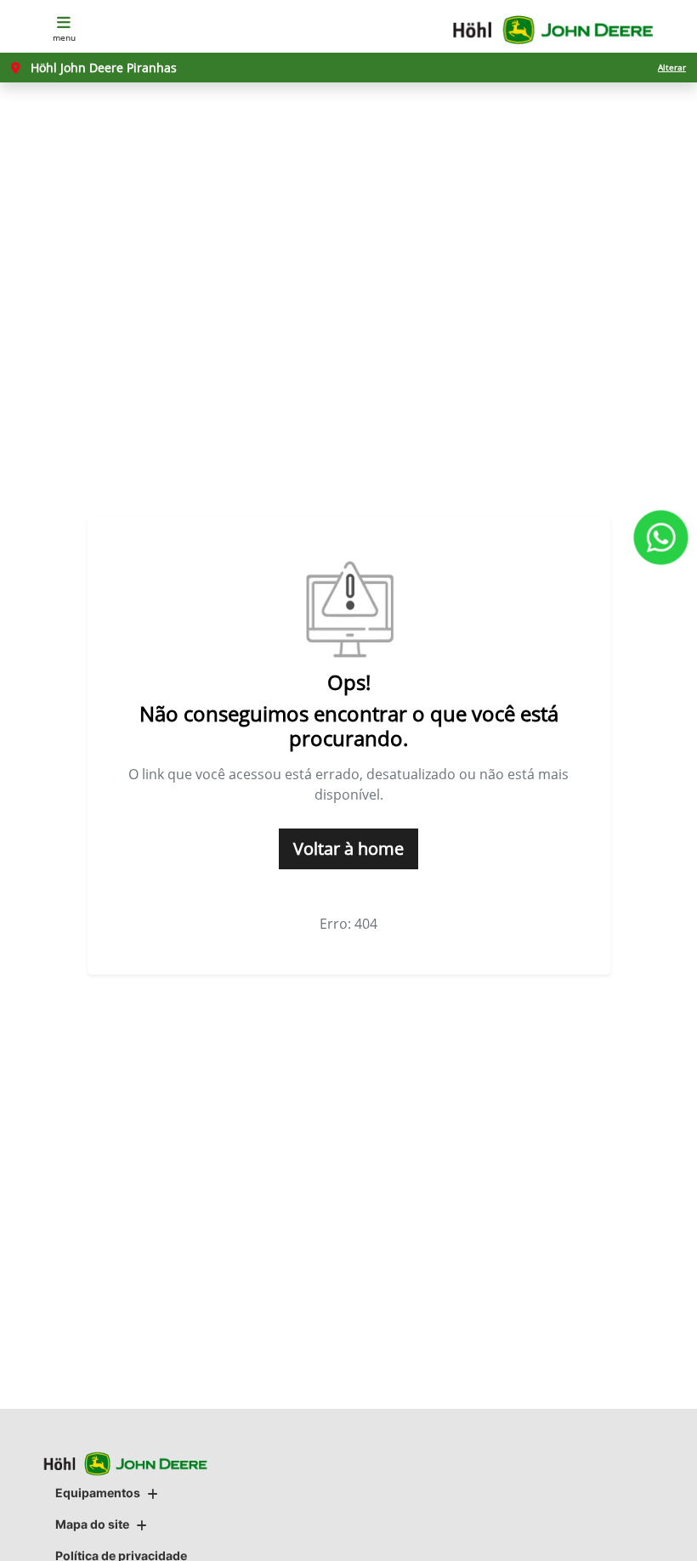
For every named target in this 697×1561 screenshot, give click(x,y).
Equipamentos (97, 1492)
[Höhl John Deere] (552, 30)
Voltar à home (348, 848)
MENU (64, 37)
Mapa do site (92, 1524)
